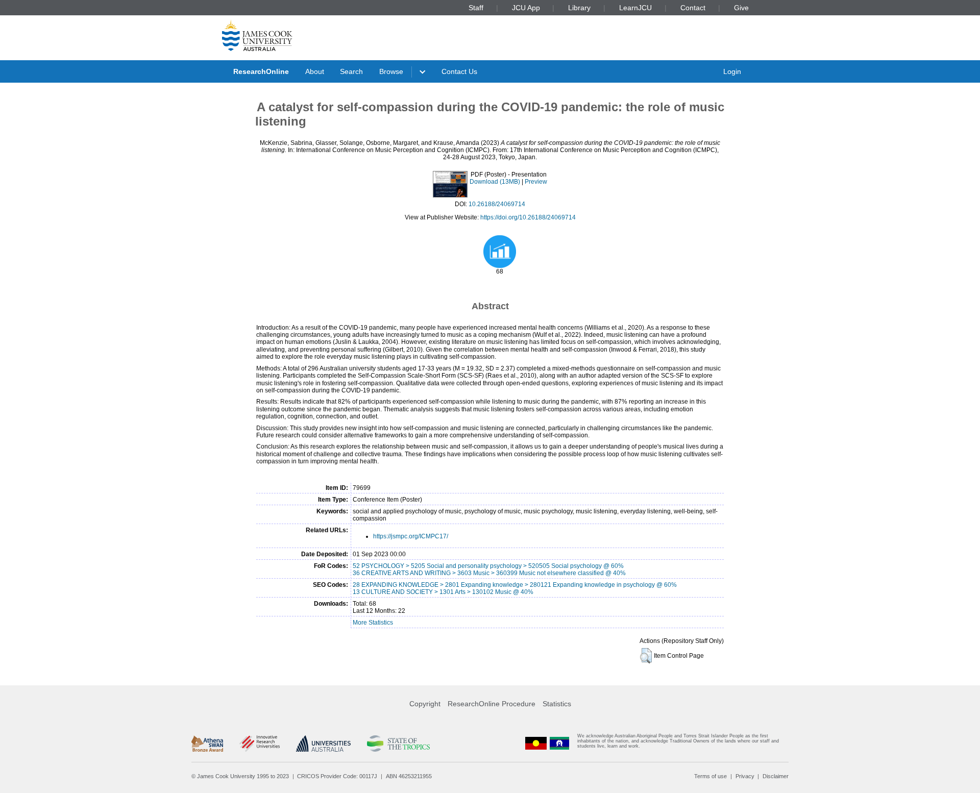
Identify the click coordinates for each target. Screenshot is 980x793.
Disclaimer (776, 776)
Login (732, 71)
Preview (536, 181)
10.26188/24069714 (497, 204)
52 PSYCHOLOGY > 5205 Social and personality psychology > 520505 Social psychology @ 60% (488, 565)
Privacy (745, 776)
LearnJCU (635, 8)
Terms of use (710, 776)
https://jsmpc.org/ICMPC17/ (410, 536)
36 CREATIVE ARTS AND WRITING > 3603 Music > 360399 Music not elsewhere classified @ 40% (489, 573)
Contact (692, 8)
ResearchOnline (261, 71)
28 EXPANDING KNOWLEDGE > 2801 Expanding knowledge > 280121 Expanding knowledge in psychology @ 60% (515, 584)
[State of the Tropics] (398, 743)
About (314, 71)
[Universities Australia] (323, 743)
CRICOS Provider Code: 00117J (337, 776)
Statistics (557, 704)
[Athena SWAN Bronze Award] (207, 743)
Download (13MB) (495, 181)
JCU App (526, 8)
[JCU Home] (257, 35)
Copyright (424, 704)
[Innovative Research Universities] (259, 743)
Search (351, 71)
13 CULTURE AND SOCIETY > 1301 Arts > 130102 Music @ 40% (443, 592)
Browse (391, 71)
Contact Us (459, 71)
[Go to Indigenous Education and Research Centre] (536, 743)
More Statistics (373, 622)
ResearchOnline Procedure (491, 704)
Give (741, 8)
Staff (476, 8)
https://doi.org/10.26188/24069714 (528, 217)
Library (579, 8)
